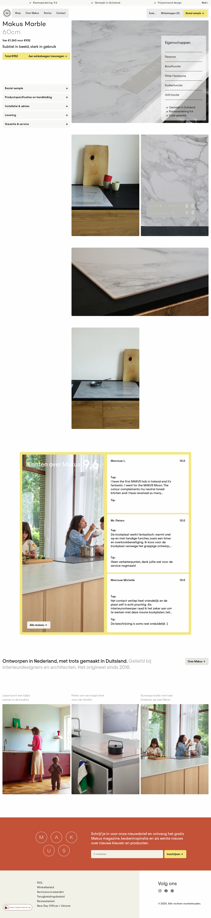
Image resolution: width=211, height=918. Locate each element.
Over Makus (32, 13)
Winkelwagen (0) (170, 13)
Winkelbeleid (45, 887)
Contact (60, 13)
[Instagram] (160, 891)
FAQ (39, 882)
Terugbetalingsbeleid (51, 896)
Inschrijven (175, 854)
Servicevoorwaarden (50, 891)
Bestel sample (195, 13)
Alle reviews (38, 625)
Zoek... (152, 13)
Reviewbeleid (46, 901)
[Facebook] (166, 891)
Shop (18, 13)
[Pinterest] (172, 891)
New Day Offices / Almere (54, 905)
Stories (47, 13)
